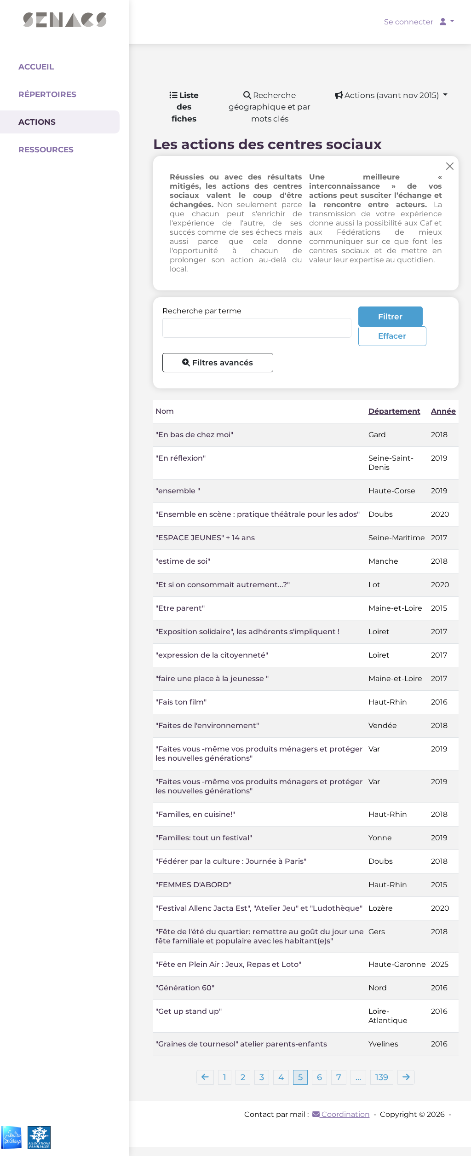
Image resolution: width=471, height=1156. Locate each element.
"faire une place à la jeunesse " (212, 678)
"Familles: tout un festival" (203, 837)
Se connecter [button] (409, 21)
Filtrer (390, 316)
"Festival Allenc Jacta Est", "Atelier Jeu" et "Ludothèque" (258, 908)
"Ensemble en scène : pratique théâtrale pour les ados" (257, 514)
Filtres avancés (221, 362)
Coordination (345, 1114)
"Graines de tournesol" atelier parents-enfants (241, 1044)
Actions (37, 122)
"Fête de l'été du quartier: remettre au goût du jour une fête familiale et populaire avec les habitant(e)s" (259, 936)
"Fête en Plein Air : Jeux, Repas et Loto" (228, 964)
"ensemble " (177, 490)
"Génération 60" (184, 987)
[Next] (406, 1077)
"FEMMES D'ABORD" (193, 884)
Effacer (392, 336)
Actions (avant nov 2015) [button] (392, 95)
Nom (164, 411)
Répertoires (47, 94)
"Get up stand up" (188, 1011)
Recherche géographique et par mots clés (269, 106)
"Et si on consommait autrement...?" (222, 584)
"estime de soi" (182, 561)
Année (443, 411)
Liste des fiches (185, 106)
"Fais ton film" (181, 702)
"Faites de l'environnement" (207, 725)
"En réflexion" (180, 458)
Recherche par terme (201, 310)
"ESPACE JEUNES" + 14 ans (205, 537)
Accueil (36, 66)
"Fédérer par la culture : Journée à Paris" (230, 861)
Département (394, 411)
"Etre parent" (180, 608)
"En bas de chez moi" (194, 434)
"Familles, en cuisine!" (195, 814)
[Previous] (205, 1077)
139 (381, 1077)
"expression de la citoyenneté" (211, 655)
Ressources (46, 149)
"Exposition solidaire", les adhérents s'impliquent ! (247, 631)
